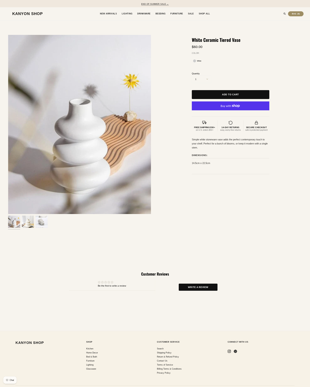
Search (160, 348)
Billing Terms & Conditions (169, 369)
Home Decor (92, 352)
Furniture (90, 361)
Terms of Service (165, 365)
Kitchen (89, 348)
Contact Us (162, 361)
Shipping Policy (164, 352)
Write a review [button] (198, 287)
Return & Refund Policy (168, 357)
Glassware (91, 369)
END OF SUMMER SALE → (155, 4)
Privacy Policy (163, 373)
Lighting (89, 365)
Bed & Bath (91, 357)
